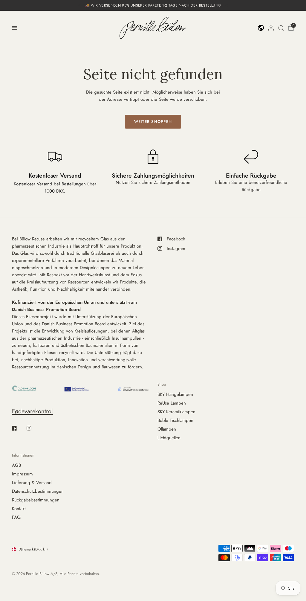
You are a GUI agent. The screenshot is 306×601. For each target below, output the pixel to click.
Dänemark (33, 549)
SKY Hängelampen (175, 394)
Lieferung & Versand (32, 482)
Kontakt (19, 508)
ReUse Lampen (171, 403)
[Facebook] (18, 428)
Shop (161, 384)
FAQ (16, 517)
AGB (16, 465)
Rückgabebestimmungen (35, 500)
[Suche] (281, 28)
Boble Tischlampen (175, 420)
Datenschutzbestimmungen (38, 491)
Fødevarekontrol (32, 411)
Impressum (22, 474)
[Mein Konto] (271, 28)
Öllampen (166, 429)
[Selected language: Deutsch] (260, 27)
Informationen (23, 455)
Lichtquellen (168, 437)
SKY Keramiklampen (176, 411)
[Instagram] (33, 428)
